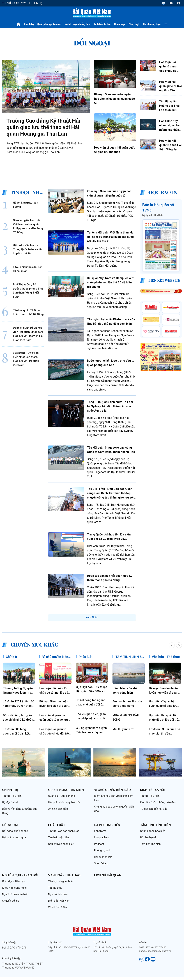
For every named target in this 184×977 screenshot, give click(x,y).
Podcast (99, 844)
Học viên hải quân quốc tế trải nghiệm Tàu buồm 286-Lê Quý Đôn (170, 86)
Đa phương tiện (151, 24)
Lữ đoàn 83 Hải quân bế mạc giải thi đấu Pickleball (164, 731)
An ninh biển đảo (58, 808)
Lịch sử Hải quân (107, 875)
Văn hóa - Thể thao (166, 657)
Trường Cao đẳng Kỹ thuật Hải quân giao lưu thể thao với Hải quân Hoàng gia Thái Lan (43, 127)
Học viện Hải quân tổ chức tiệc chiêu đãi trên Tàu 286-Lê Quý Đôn (170, 66)
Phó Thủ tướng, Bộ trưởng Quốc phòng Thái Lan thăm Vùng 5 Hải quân (28, 290)
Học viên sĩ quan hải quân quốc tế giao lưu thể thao (114, 150)
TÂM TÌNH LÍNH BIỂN (131, 657)
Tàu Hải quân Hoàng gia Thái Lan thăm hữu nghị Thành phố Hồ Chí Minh (169, 106)
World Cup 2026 (57, 907)
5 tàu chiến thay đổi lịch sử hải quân (27, 269)
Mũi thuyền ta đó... (124, 729)
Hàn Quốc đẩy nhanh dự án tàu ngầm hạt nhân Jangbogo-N (169, 125)
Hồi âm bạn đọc (149, 837)
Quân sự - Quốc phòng (61, 795)
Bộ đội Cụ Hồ (10, 802)
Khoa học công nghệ (14, 887)
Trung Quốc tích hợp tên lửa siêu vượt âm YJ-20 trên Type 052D (109, 537)
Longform (100, 831)
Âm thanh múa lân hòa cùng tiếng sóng (127, 703)
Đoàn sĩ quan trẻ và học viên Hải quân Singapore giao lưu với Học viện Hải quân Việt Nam (28, 334)
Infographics (101, 837)
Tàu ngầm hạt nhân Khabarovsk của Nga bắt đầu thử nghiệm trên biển (111, 321)
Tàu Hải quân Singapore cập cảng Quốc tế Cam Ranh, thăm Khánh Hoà (111, 450)
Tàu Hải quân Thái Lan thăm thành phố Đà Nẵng (28, 312)
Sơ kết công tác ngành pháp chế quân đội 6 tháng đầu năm (90, 702)
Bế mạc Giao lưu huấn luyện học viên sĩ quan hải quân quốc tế (114, 99)
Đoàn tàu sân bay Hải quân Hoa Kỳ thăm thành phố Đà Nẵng (109, 578)
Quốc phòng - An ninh (49, 24)
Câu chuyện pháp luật (60, 844)
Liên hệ (37, 3)
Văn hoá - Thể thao (64, 875)
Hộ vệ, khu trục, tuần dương (25, 204)
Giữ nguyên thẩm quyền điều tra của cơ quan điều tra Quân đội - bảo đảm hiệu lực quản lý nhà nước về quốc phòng (91, 730)
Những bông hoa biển (152, 831)
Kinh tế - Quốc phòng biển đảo (158, 802)
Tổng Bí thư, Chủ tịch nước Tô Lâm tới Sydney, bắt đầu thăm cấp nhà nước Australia (110, 406)
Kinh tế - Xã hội (102, 24)
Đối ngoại (119, 24)
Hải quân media (103, 857)
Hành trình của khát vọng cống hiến (125, 690)
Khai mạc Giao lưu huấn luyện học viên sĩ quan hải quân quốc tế (109, 193)
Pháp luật (133, 24)
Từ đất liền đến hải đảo (153, 808)
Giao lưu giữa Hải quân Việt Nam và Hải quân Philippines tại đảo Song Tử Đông (28, 226)
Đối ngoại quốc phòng (15, 831)
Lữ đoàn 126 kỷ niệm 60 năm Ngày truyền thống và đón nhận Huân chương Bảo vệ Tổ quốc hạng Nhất (18, 704)
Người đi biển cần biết (15, 894)
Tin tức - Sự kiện (12, 795)
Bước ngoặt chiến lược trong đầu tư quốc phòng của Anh (110, 363)
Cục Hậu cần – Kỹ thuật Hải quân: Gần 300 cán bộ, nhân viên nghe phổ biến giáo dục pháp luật (91, 689)
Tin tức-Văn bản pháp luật (63, 831)
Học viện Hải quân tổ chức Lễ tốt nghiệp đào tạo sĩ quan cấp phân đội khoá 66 (54, 691)
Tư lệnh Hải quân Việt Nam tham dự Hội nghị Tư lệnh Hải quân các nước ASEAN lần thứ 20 (110, 237)
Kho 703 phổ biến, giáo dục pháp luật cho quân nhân (91, 716)
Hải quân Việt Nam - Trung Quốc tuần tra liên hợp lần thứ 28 (28, 249)
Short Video (101, 863)
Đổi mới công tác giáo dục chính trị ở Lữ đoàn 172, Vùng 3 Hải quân (18, 718)
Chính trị (29, 24)
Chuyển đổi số (10, 900)
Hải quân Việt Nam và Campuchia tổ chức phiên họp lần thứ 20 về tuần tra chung (110, 282)
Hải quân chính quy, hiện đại (64, 802)
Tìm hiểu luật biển (58, 837)
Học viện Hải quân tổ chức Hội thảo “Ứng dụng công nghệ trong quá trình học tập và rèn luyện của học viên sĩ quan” (170, 145)
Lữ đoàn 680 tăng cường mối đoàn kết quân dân (16, 731)
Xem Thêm (92, 617)
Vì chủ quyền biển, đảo (77, 24)
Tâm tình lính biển (155, 825)
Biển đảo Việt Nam (59, 900)
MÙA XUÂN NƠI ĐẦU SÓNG (125, 717)
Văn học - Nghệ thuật (60, 881)
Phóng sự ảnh (102, 850)
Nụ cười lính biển (58, 894)
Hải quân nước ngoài (14, 837)
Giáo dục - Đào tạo (13, 881)
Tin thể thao (55, 887)
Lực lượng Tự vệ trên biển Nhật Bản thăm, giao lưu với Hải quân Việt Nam (26, 359)
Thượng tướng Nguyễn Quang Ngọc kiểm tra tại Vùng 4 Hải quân (18, 691)
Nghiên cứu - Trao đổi (20, 875)
